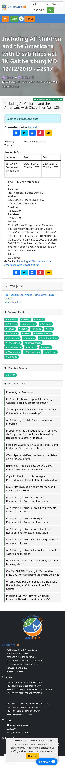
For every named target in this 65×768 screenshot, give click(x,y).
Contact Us (12, 729)
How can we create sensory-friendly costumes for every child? (32, 562)
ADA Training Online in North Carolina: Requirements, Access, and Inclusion (28, 530)
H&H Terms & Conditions (19, 714)
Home (9, 77)
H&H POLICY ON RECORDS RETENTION (24, 693)
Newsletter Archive (17, 667)
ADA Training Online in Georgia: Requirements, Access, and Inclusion (27, 520)
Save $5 (11, 375)
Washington (14, 352)
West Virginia (33, 352)
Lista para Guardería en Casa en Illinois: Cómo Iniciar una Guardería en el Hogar (32, 446)
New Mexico (14, 342)
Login (14, 18)
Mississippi (13, 338)
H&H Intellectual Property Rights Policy (28, 703)
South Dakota (14, 347)
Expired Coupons (15, 671)
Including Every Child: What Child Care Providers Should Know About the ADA (28, 597)
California (51, 352)
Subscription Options (18, 653)
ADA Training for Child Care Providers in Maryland (29, 421)
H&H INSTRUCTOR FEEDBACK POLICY (24, 686)
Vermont (32, 347)
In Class (26, 77)
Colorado (12, 324)
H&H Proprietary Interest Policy (23, 707)
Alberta (39, 319)
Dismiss (32, 756)
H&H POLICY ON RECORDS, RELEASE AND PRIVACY (29, 689)
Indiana (37, 328)
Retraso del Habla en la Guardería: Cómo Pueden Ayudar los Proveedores (29, 467)
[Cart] (5, 19)
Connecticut (29, 324)
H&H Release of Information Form (24, 682)
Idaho (24, 328)
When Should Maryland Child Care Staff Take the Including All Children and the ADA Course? (31, 585)
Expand (32, 127)
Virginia (46, 347)
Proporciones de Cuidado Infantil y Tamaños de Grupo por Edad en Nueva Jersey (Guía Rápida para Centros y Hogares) (31, 434)
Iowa (50, 328)
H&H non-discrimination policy (23, 710)
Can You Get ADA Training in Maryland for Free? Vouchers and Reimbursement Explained (32, 572)
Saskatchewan (33, 342)
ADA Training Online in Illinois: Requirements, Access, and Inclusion (32, 551)
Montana (29, 338)
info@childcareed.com (20, 725)
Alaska (26, 319)
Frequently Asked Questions (21, 657)
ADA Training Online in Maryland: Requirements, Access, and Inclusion (27, 499)
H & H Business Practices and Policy (25, 660)
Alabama (12, 319)
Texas (26, 333)
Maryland (12, 356)
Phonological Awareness (20, 392)
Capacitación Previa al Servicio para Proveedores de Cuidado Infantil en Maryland (32, 478)
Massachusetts (43, 333)
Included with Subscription (49, 99)
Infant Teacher (12, 302)
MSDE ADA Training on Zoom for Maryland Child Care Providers (30, 488)
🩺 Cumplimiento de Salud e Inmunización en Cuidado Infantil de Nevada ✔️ (32, 411)
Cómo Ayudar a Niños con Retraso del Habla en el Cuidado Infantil (31, 457)
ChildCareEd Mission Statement (23, 664)
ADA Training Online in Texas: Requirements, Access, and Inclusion (31, 509)
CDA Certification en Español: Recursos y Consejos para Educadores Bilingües (29, 400)
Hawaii (11, 328)
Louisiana (12, 333)
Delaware (46, 324)
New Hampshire (49, 338)
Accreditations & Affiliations (22, 649)
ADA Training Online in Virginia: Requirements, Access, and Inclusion (32, 541)
